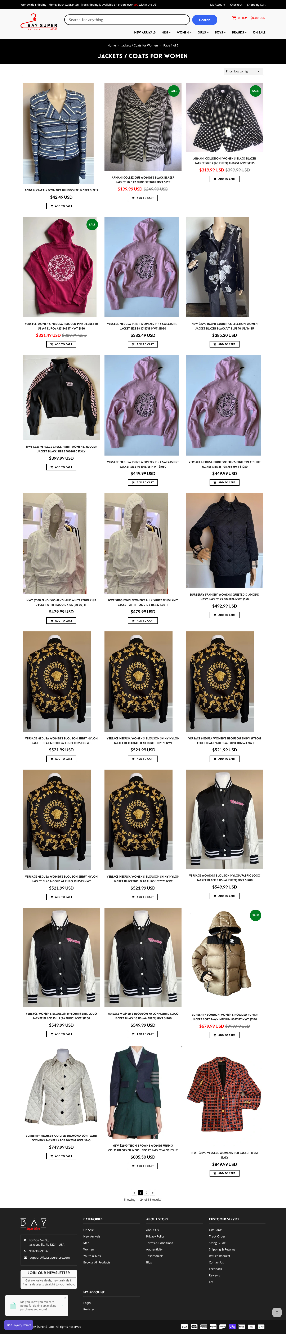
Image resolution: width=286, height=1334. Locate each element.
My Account (217, 4)
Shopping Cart (256, 4)
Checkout (236, 4)
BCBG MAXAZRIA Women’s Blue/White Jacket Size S (61, 190)
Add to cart (63, 206)
